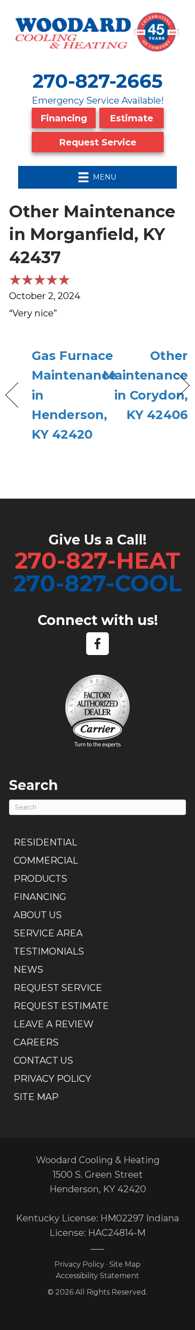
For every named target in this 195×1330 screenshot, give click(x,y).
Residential (45, 842)
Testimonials (49, 951)
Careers (36, 1042)
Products (40, 878)
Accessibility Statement (97, 1275)
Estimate (131, 118)
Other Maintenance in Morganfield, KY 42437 (92, 234)
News (28, 969)
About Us (38, 915)
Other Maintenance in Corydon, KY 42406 (145, 385)
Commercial (46, 860)
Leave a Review (53, 1024)
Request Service (97, 142)
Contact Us (43, 1060)
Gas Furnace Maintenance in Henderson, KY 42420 (74, 395)
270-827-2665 (98, 81)
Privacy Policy (52, 1078)
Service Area (48, 933)
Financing (63, 118)
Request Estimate (61, 1005)
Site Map (36, 1096)
